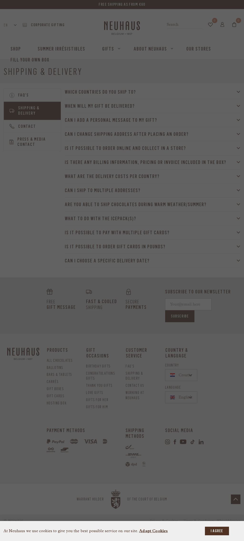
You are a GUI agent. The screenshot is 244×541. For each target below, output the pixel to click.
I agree (217, 531)
